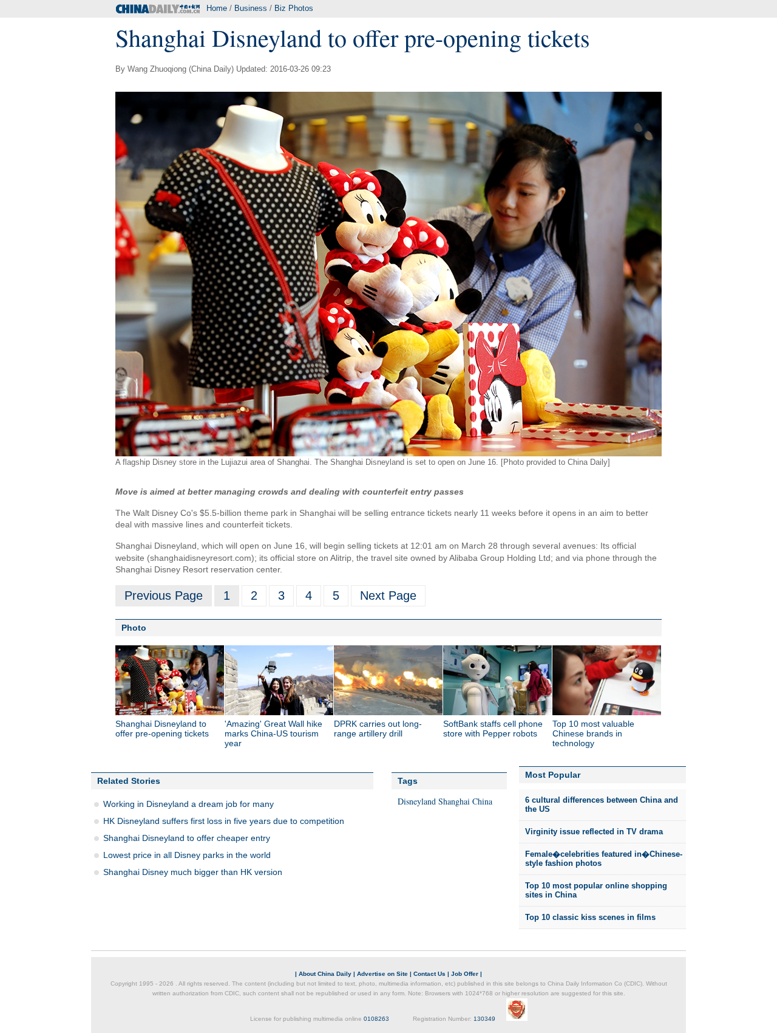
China (482, 801)
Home (216, 8)
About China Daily (325, 973)
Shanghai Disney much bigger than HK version (192, 872)
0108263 (376, 1018)
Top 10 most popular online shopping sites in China (596, 890)
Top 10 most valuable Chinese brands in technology (593, 733)
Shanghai (454, 801)
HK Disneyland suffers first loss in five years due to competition (223, 821)
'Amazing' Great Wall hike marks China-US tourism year (273, 733)
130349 (484, 1018)
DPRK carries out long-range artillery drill (378, 728)
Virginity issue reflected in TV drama (594, 831)
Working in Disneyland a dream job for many (188, 804)
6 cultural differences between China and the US (601, 804)
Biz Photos (293, 8)
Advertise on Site (382, 973)
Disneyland (417, 801)
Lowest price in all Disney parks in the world (187, 855)
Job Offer (464, 973)
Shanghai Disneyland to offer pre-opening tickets (162, 728)
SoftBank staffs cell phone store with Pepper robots (493, 728)
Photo (133, 628)
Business (250, 8)
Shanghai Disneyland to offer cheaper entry (186, 838)
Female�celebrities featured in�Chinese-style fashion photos (603, 858)
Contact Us (429, 973)
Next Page (388, 595)
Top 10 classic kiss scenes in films (590, 917)
